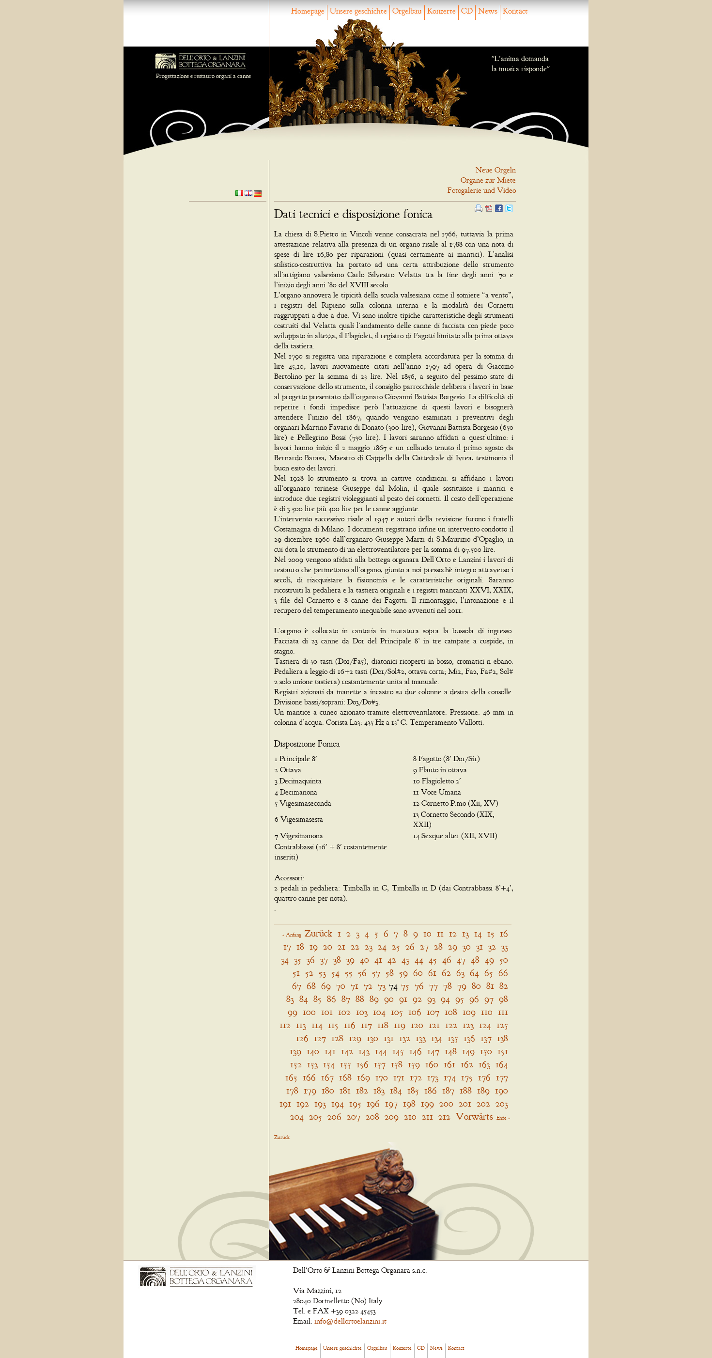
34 (285, 959)
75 (405, 986)
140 (313, 1051)
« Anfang (291, 934)
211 (427, 1116)
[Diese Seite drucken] (478, 207)
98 (503, 999)
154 (329, 1064)
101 (327, 1012)
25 (396, 946)
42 (391, 959)
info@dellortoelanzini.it (350, 1321)
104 (379, 1012)
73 (382, 986)
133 (421, 1038)
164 (501, 1064)
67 (296, 986)
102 (344, 1012)
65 (488, 973)
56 (362, 973)
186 (430, 1090)
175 (467, 1077)
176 (484, 1077)
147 (433, 1051)
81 (490, 986)
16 (504, 933)
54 (335, 973)
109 (469, 1012)
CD (467, 11)
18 (300, 946)
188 (466, 1090)
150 (486, 1051)
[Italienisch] (239, 192)
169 (363, 1077)
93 (431, 999)
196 (373, 1103)
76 (419, 986)
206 (334, 1116)
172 (416, 1077)
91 (403, 999)
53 (322, 973)
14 (478, 933)
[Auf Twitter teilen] (509, 207)
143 (364, 1051)
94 (445, 999)
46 (446, 959)
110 (487, 1012)
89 (374, 999)
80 (476, 986)
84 (303, 999)
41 (378, 959)
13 (465, 933)
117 (366, 1025)
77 (433, 986)
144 (381, 1051)
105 (397, 1012)
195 (355, 1103)
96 (474, 999)
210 (410, 1116)
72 (368, 986)
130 (372, 1038)
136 (469, 1038)
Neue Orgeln (496, 170)
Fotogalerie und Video (482, 190)
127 (320, 1038)
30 (467, 946)
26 (410, 946)
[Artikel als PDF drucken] (488, 207)
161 (449, 1064)
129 (355, 1038)
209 (392, 1116)
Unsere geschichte (358, 11)
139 (295, 1051)
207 (353, 1116)
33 (504, 946)
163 (484, 1064)
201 (465, 1103)
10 (427, 933)
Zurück (318, 933)
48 (475, 959)
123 (468, 1025)
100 (309, 1012)
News (487, 11)
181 (345, 1090)
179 (310, 1090)
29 (452, 946)
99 (292, 1012)
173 (432, 1077)
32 (492, 946)
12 (453, 933)
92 (417, 999)
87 (345, 999)
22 (355, 946)
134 (436, 1038)
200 (446, 1103)
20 (327, 946)
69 (326, 986)
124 (485, 1025)
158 (396, 1064)
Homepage (308, 11)
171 (398, 1077)
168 (345, 1077)
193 (320, 1103)
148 (451, 1051)
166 (309, 1077)
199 (427, 1103)
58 (390, 973)
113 (301, 1025)
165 (291, 1077)
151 (502, 1051)
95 (459, 999)
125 (502, 1025)
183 (379, 1090)
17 (287, 946)
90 (389, 999)
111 (503, 1012)
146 (415, 1051)
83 (290, 999)
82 (503, 986)
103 (362, 1012)
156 (362, 1064)
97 (489, 999)
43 (405, 959)
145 (398, 1051)
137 (486, 1038)
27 (424, 946)
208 (372, 1116)
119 (399, 1025)
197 (391, 1103)
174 (450, 1077)
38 (337, 959)
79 (461, 986)
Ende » (503, 1117)
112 (285, 1025)
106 (414, 1012)
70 (340, 986)
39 (350, 959)
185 (413, 1090)
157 (380, 1064)
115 (333, 1025)
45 (433, 959)
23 (368, 946)
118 (382, 1025)
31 (479, 946)
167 (327, 1077)
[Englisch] (248, 192)
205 (315, 1116)
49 (489, 959)
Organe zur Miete (488, 180)
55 (349, 973)
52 (309, 973)
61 (432, 973)
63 (460, 973)
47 (461, 959)
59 (403, 973)
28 (438, 946)
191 (285, 1103)
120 (417, 1025)
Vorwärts (474, 1116)
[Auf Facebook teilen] (499, 207)
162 (467, 1064)
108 (451, 1012)
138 (502, 1038)
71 (354, 986)
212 (444, 1116)
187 (448, 1090)
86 (331, 999)
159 (414, 1064)
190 (501, 1090)
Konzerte (441, 11)
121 (434, 1025)
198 (409, 1103)
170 (381, 1077)
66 (503, 973)
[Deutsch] (258, 193)
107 (433, 1012)
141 (330, 1051)
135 (453, 1038)
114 (317, 1025)
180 (328, 1090)
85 (317, 999)
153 (312, 1064)
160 (431, 1064)
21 (341, 946)
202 (483, 1103)
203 (501, 1103)
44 (419, 959)
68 (311, 986)
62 (446, 973)
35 (297, 959)
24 (382, 946)
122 (451, 1025)
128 (337, 1038)
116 (350, 1025)
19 (314, 946)
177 (502, 1077)
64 (474, 973)
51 (296, 973)
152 (296, 1064)
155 (345, 1064)
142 (347, 1051)
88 (360, 999)
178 (292, 1090)
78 (447, 986)
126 (302, 1038)
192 (302, 1103)
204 (297, 1116)
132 (404, 1038)
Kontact (515, 11)
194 (337, 1103)
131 (389, 1038)
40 (364, 959)
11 (440, 933)
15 (491, 933)
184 (396, 1090)
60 (418, 973)
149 (468, 1051)
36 (311, 959)
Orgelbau (407, 11)
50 (503, 959)
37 (324, 959)
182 (362, 1090)
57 (376, 973)
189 (483, 1090)
